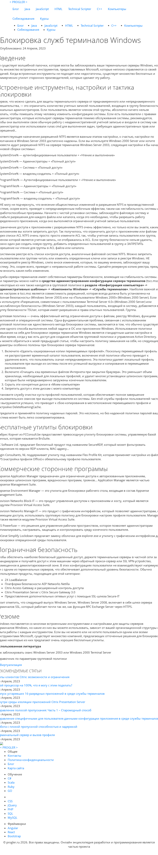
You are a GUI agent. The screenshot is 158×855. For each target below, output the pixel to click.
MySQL (12, 817)
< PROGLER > (18, 2)
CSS (10, 801)
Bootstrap (14, 836)
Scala (11, 782)
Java (27, 9)
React (11, 832)
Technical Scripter (79, 9)
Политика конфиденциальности (31, 760)
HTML (58, 9)
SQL (10, 813)
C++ (99, 9)
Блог (16, 9)
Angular (13, 828)
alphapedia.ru (79, 852)
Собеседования (23, 18)
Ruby (11, 787)
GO (10, 791)
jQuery (12, 805)
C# (9, 778)
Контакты (14, 755)
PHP (10, 809)
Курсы (44, 18)
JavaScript (42, 9)
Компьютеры (117, 9)
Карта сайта (16, 768)
